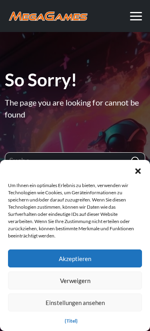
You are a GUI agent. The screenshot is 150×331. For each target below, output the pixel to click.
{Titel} (71, 321)
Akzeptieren (75, 258)
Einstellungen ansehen (75, 302)
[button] (138, 170)
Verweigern (75, 280)
